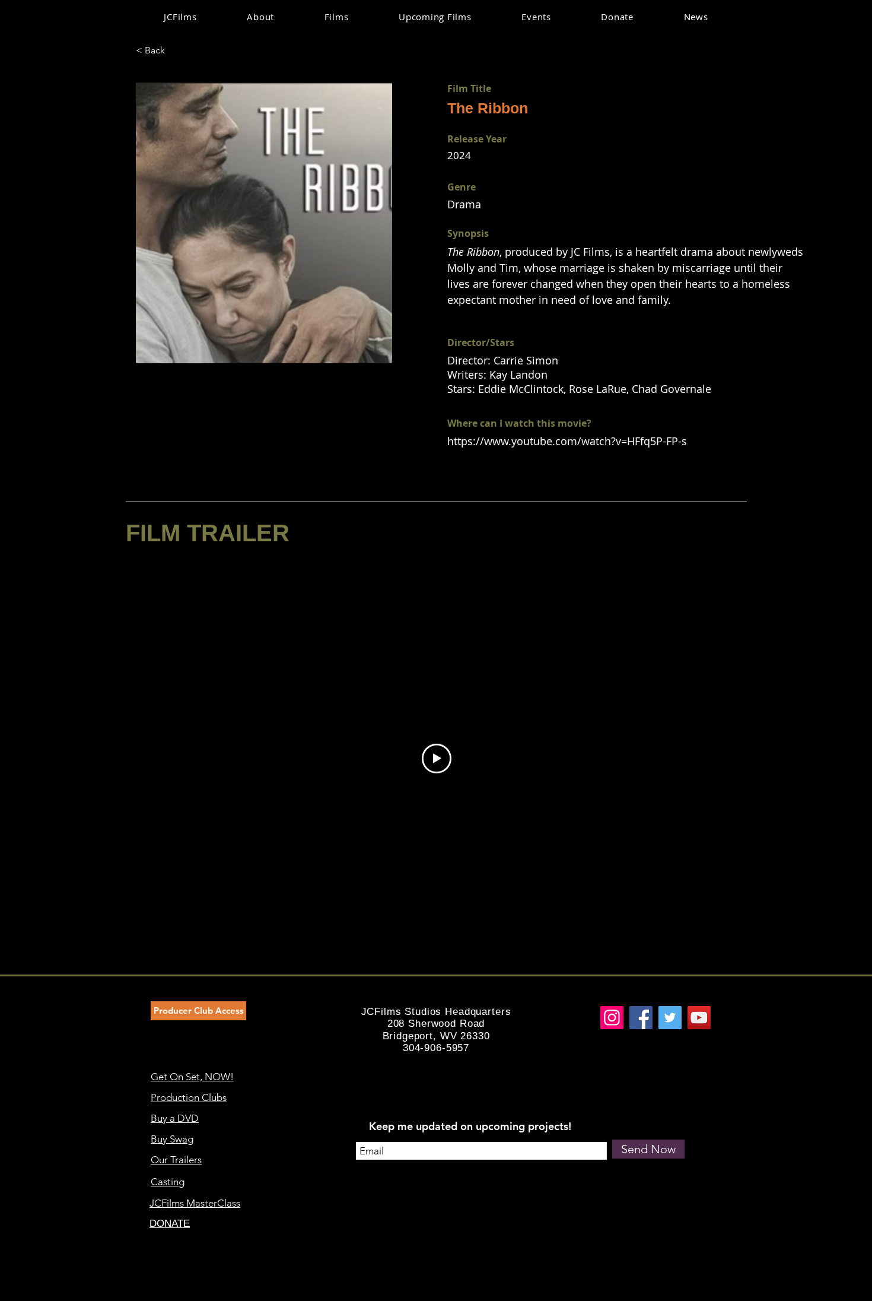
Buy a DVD (175, 1118)
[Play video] (436, 758)
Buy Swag (172, 1139)
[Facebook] (641, 1017)
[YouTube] (699, 1017)
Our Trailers (176, 1160)
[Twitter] (670, 1017)
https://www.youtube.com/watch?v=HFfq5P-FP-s (567, 441)
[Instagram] (611, 1017)
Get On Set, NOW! (192, 1077)
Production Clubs (189, 1097)
